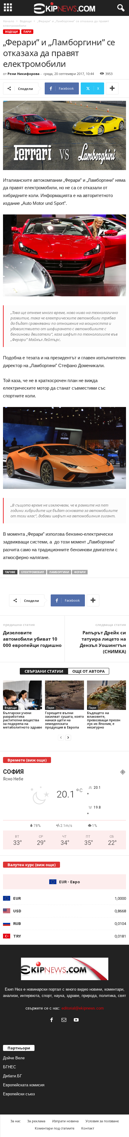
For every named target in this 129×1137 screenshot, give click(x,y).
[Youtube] (76, 1020)
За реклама (36, 1121)
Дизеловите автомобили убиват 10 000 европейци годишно (32, 639)
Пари (27, 32)
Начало (8, 21)
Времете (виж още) (27, 760)
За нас (15, 1121)
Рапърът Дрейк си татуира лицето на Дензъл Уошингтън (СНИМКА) (103, 642)
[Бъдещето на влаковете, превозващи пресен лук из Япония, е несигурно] (106, 695)
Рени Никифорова (24, 73)
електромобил (32, 572)
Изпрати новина (65, 1121)
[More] (112, 88)
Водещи (26, 21)
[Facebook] (53, 1020)
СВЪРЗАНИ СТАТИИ (44, 671)
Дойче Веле (14, 1058)
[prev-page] (61, 737)
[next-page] (68, 737)
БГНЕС (9, 1067)
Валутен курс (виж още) (32, 864)
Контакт (87, 1128)
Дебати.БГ (12, 1076)
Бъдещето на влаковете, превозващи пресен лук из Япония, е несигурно (103, 720)
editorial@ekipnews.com (83, 1008)
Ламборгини (59, 572)
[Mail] (65, 1020)
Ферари (80, 572)
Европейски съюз (19, 1094)
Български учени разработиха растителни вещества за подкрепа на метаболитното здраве (22, 720)
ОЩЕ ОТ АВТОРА (88, 671)
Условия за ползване (102, 1121)
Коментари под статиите (54, 1128)
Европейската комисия (23, 1085)
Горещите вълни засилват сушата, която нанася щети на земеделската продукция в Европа (64, 720)
